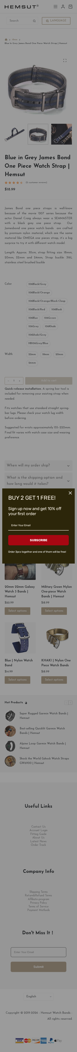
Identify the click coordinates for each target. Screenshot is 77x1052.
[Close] (70, 492)
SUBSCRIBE (38, 540)
